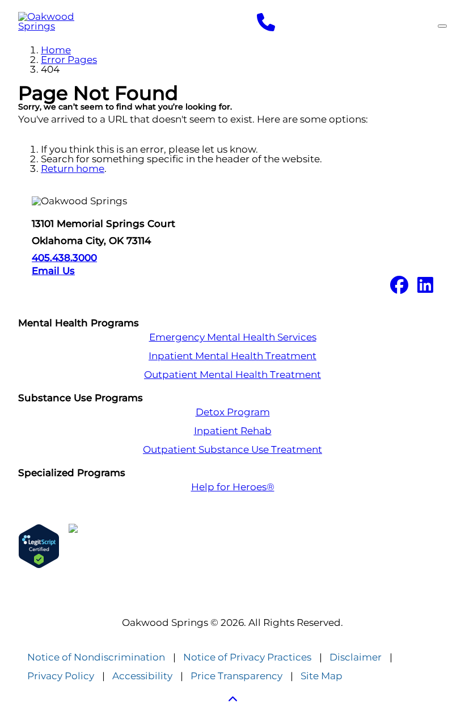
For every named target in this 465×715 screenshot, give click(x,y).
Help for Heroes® (232, 487)
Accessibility (142, 676)
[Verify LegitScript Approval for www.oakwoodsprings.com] (39, 546)
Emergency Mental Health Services (232, 337)
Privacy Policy (60, 676)
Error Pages (69, 59)
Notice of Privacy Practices (247, 657)
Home (56, 50)
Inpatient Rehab (233, 431)
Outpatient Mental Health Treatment (232, 375)
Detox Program (233, 412)
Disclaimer (355, 657)
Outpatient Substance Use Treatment (232, 450)
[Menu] (442, 26)
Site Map (322, 676)
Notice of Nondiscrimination (96, 657)
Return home (72, 168)
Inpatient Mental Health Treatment (232, 356)
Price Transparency (236, 676)
